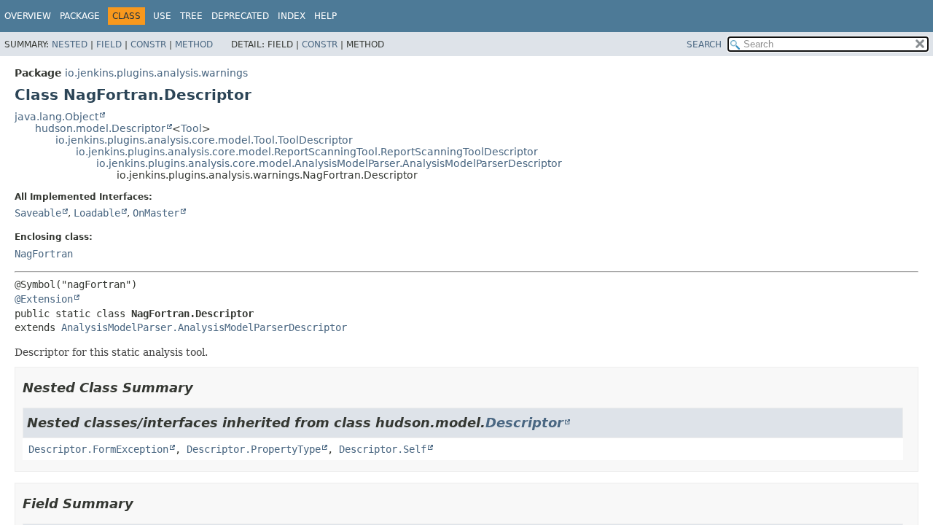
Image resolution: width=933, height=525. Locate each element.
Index (291, 16)
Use (162, 16)
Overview (27, 16)
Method (194, 44)
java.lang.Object (56, 116)
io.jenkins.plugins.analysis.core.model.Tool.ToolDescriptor (204, 140)
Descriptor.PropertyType (254, 449)
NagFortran (44, 254)
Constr (148, 44)
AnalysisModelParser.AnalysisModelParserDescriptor (204, 327)
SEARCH (704, 44)
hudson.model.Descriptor (100, 128)
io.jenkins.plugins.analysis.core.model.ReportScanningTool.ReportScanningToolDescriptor (307, 152)
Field (109, 44)
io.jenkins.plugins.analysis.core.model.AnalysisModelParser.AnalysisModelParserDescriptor (329, 163)
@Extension (44, 299)
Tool (191, 128)
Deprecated (240, 16)
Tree (191, 16)
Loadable (97, 213)
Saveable (38, 213)
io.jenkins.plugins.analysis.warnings (156, 73)
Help (325, 16)
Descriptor (524, 422)
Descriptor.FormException (98, 449)
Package (80, 16)
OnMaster (156, 213)
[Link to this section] (203, 387)
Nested (69, 44)
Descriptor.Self (382, 449)
